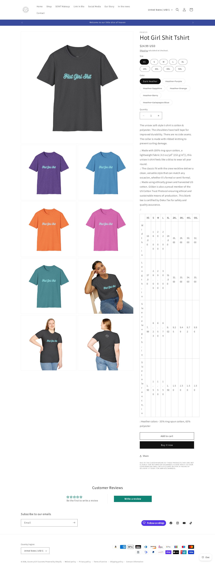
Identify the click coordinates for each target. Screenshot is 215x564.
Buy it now (167, 444)
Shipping (144, 50)
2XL (145, 68)
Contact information (134, 562)
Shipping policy (116, 562)
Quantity (144, 109)
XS (144, 61)
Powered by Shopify (53, 562)
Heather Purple (175, 82)
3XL (157, 68)
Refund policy (70, 562)
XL (183, 61)
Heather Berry (152, 96)
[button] (177, 9)
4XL (168, 68)
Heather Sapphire (154, 89)
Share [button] (146, 455)
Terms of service (100, 562)
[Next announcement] (193, 23)
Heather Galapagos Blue (158, 103)
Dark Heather (150, 81)
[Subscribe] (74, 522)
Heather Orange (180, 89)
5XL (180, 68)
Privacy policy (85, 562)
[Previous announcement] (22, 23)
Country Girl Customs (36, 562)
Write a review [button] (132, 498)
